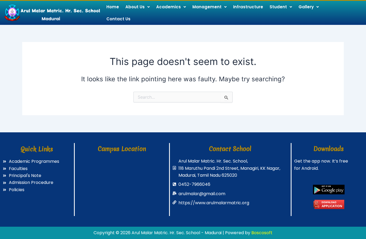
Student (278, 7)
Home (112, 7)
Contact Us (118, 19)
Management (207, 7)
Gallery (306, 7)
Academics (168, 7)
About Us (135, 7)
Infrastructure (248, 7)
